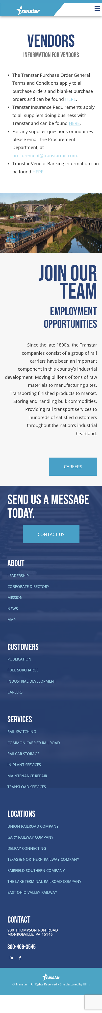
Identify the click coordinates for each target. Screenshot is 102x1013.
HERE (37, 172)
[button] (86, 8)
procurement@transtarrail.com (44, 155)
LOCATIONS (21, 814)
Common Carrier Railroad (33, 742)
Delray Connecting (26, 848)
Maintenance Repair (27, 775)
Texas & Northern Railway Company (43, 859)
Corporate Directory (28, 586)
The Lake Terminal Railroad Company (44, 881)
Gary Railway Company (30, 837)
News (12, 608)
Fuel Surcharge (22, 669)
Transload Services (26, 786)
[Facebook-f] (20, 958)
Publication (19, 659)
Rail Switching (21, 731)
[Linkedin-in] (11, 958)
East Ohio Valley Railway (32, 892)
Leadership (18, 575)
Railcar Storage (23, 753)
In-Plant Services (24, 764)
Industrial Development (31, 681)
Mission (15, 597)
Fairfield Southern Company (36, 870)
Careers (15, 692)
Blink (86, 984)
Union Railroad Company (33, 826)
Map (11, 619)
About (16, 563)
